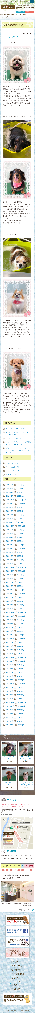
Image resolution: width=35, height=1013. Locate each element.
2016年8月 (10, 710)
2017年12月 (10, 680)
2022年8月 (10, 575)
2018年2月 (10, 676)
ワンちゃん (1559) (12, 467)
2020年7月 (21, 620)
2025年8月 (10, 507)
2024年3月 (21, 537)
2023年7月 (21, 552)
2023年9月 (22, 548)
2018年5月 (21, 668)
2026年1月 (21, 496)
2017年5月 (21, 691)
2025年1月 (21, 518)
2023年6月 (10, 556)
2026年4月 (10, 492)
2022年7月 (21, 575)
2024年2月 (10, 541)
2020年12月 (10, 612)
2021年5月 (21, 601)
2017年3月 (21, 695)
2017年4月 (10, 695)
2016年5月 (21, 714)
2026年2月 (10, 496)
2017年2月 (10, 699)
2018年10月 (10, 661)
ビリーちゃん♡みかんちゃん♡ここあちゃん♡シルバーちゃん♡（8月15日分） (18, 450)
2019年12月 (10, 635)
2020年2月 (10, 631)
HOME (14, 962)
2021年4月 (10, 605)
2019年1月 (21, 653)
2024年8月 (10, 530)
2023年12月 (10, 545)
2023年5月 (21, 556)
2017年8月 (10, 687)
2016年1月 (21, 721)
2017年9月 (22, 684)
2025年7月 (21, 507)
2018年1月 (21, 676)
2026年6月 (10, 488)
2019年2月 (10, 653)
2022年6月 (10, 578)
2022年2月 (10, 586)
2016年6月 (10, 714)
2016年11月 (22, 702)
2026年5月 (21, 488)
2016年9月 (22, 706)
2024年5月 (21, 533)
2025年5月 (21, 511)
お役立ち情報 (17, 974)
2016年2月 (10, 721)
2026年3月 (21, 492)
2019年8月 (10, 642)
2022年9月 (22, 571)
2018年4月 (10, 672)
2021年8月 (10, 597)
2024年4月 (10, 537)
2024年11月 (22, 522)
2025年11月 (22, 500)
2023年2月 (10, 563)
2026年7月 (21, 485)
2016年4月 (10, 717)
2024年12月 (10, 522)
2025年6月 (10, 511)
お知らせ (15, 989)
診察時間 (28, 11)
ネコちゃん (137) (12, 463)
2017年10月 (10, 684)
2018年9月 (22, 661)
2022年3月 (21, 582)
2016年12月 (10, 702)
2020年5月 (21, 623)
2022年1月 (21, 586)
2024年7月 (21, 530)
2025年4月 (10, 515)
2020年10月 (10, 616)
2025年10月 (10, 503)
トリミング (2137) (12, 470)
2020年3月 (21, 627)
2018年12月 (10, 657)
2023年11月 (22, 545)
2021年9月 (22, 593)
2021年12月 (10, 590)
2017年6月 (10, 691)
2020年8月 (10, 620)
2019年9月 (22, 638)
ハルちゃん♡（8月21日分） (16, 428)
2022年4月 (10, 582)
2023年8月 (10, 552)
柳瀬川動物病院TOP (7, 14)
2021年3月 (21, 605)
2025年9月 (22, 503)
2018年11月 (22, 657)
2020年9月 (22, 616)
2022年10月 (10, 571)
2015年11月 (22, 725)
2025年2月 (10, 518)
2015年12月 (10, 725)
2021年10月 (10, 593)
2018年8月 (10, 665)
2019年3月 (21, 650)
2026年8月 (10, 485)
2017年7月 (21, 687)
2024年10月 (10, 526)
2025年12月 (10, 500)
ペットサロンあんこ (18, 983)
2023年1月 (21, 563)
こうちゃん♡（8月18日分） (16, 438)
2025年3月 (21, 515)
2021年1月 (21, 608)
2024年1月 (21, 541)
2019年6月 (10, 646)
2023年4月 (10, 560)
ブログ (14, 978)
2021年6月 (10, 601)
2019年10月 (10, 638)
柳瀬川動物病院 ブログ (20, 738)
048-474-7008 (6, 815)
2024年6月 (10, 533)
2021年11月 (22, 590)
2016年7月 (21, 710)
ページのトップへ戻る (22, 910)
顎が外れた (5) (11, 474)
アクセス (19, 11)
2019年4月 (10, 650)
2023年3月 (21, 560)
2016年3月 (21, 717)
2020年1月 (21, 631)
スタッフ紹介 (18, 966)
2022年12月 (10, 567)
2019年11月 (22, 635)
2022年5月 (21, 578)
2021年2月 (10, 608)
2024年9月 (22, 526)
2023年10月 (10, 548)
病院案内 (15, 970)
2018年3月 (21, 672)
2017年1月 (21, 699)
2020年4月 (10, 627)
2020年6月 (10, 623)
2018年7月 (21, 665)
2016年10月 (10, 706)
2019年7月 (21, 642)
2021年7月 (21, 597)
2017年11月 (22, 680)
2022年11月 (22, 567)
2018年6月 (10, 668)
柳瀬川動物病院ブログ (23, 14)
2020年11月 (22, 612)
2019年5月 (21, 646)
